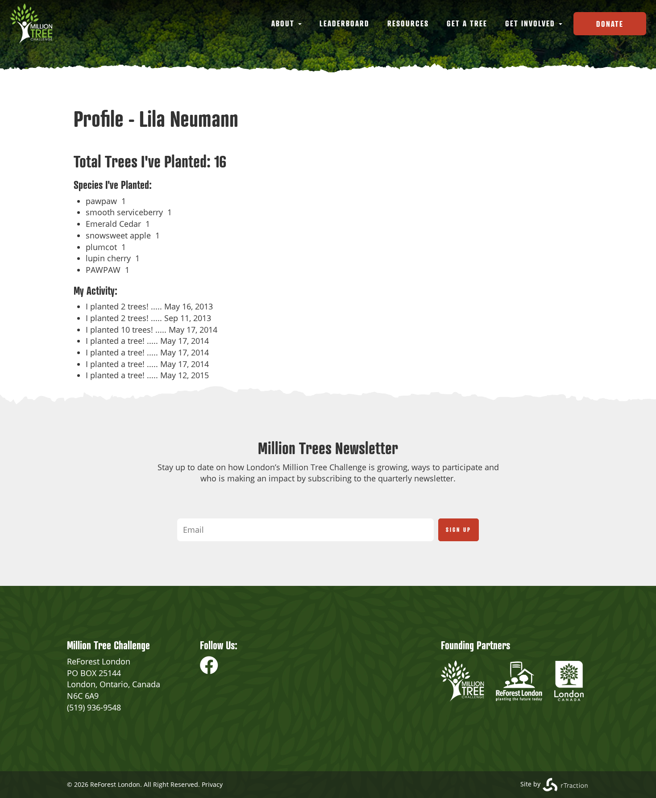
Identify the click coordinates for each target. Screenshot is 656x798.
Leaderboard (345, 23)
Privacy (212, 784)
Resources (408, 23)
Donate (609, 24)
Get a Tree (467, 23)
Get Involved (531, 23)
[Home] (34, 24)
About (284, 23)
